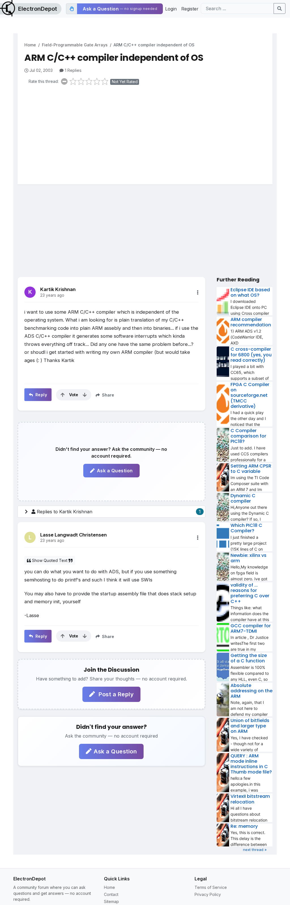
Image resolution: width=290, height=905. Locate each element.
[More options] (198, 292)
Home (30, 44)
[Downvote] (84, 394)
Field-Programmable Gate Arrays (75, 44)
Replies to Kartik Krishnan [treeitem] (119, 511)
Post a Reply (115, 694)
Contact (111, 894)
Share (107, 395)
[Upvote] (62, 394)
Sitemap (111, 901)
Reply (40, 394)
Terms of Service (211, 887)
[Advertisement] (148, 133)
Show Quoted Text (50, 560)
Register (190, 9)
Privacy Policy (208, 894)
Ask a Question (115, 470)
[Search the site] (279, 8)
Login (171, 9)
